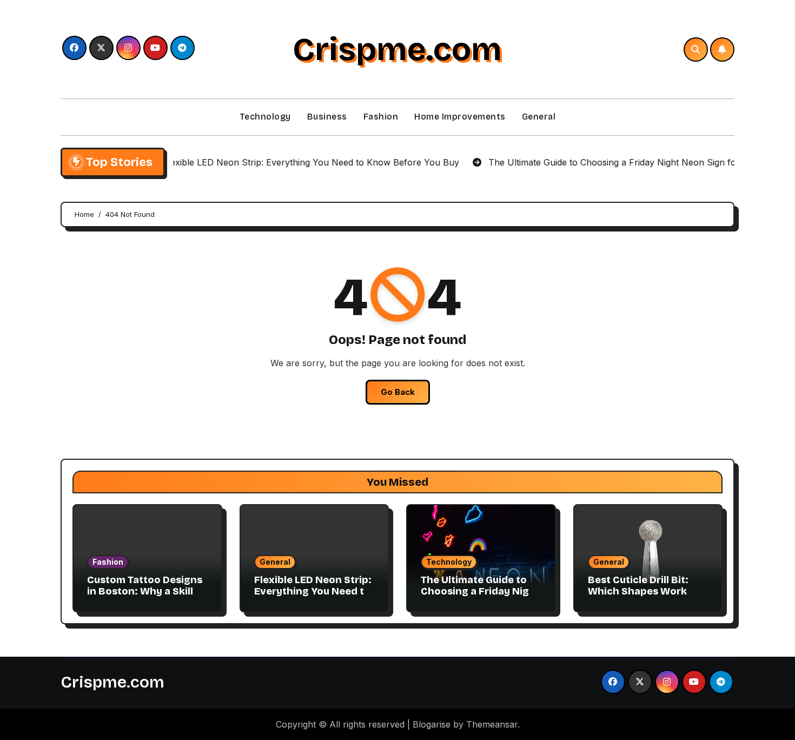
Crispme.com (397, 49)
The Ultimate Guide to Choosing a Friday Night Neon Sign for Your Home (480, 597)
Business (327, 116)
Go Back (398, 392)
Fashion (381, 116)
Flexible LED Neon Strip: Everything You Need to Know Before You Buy (313, 591)
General (539, 116)
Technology (265, 116)
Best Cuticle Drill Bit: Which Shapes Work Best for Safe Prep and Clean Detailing (643, 597)
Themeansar (492, 724)
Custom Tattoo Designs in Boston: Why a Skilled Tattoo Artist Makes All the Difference (146, 597)
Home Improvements (460, 116)
